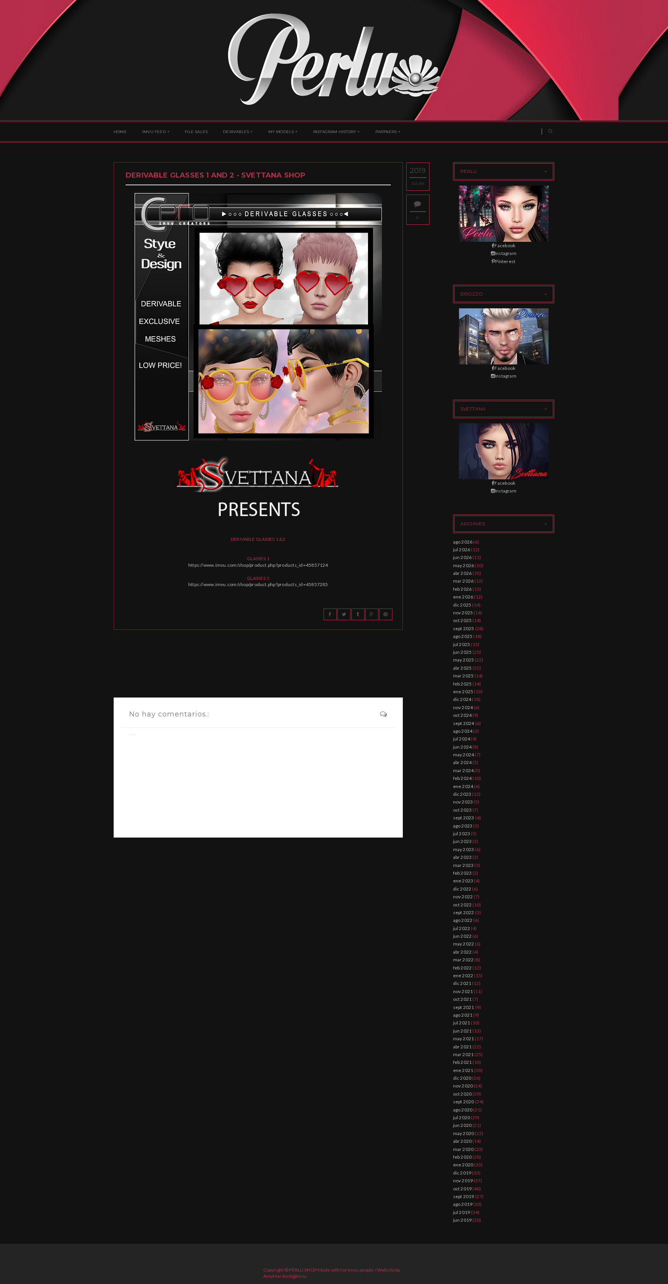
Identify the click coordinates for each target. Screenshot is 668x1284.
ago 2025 (463, 636)
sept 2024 (463, 723)
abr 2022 (462, 952)
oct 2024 (462, 715)
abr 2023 (462, 857)
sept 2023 (463, 818)
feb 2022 (462, 968)
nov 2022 (463, 896)
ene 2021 (463, 1070)
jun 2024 (462, 747)
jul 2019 (461, 1212)
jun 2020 (462, 1125)
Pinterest (505, 261)
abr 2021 (462, 1047)
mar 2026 (463, 581)
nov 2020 (463, 1086)
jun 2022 (462, 936)
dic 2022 (462, 889)
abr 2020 (462, 1141)
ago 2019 (463, 1204)
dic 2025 (462, 605)
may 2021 (463, 1038)
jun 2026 (462, 557)
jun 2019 (462, 1220)
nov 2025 (463, 612)
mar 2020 (463, 1149)
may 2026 (463, 565)
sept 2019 (463, 1196)
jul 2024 (461, 739)
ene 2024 (463, 786)
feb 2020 (462, 1157)
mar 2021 (463, 1054)
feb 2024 (462, 778)
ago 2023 (463, 826)
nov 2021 (463, 991)
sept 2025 (463, 628)
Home (120, 131)
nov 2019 (463, 1180)
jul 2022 (461, 928)
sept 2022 (463, 912)
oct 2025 (462, 620)
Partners (386, 131)
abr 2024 (462, 762)
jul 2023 (461, 833)
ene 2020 (463, 1165)
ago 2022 (463, 920)
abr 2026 (462, 573)
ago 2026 (463, 542)
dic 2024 (462, 699)
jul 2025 (461, 644)
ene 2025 (463, 691)
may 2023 (463, 849)
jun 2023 (462, 841)
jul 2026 (461, 549)
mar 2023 (463, 865)
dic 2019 (462, 1173)
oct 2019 (462, 1189)
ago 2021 (463, 1015)
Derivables (236, 131)
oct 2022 (462, 905)
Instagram (505, 253)
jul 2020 (461, 1117)
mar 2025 (463, 676)
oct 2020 (462, 1094)
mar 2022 (463, 960)
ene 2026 (463, 597)
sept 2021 (463, 1007)
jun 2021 (462, 1031)
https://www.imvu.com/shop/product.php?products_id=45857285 (258, 584)
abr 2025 (462, 668)
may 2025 (463, 660)
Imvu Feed (154, 131)
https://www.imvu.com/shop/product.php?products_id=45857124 (258, 565)
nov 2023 (463, 802)
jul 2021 (461, 1023)
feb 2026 (462, 589)
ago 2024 (463, 731)
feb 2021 (462, 1062)
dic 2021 (462, 983)
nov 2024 (463, 707)
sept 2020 (463, 1101)
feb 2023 (462, 873)
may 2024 (463, 754)
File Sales (196, 131)
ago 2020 (463, 1110)
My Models (281, 131)
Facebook (504, 245)
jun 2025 (462, 652)
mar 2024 (463, 770)
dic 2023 (462, 794)
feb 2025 (462, 684)
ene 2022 (463, 975)
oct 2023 (462, 810)
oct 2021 (462, 999)
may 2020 (463, 1133)
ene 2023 (463, 881)
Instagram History (334, 131)
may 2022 (463, 944)
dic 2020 (462, 1078)
